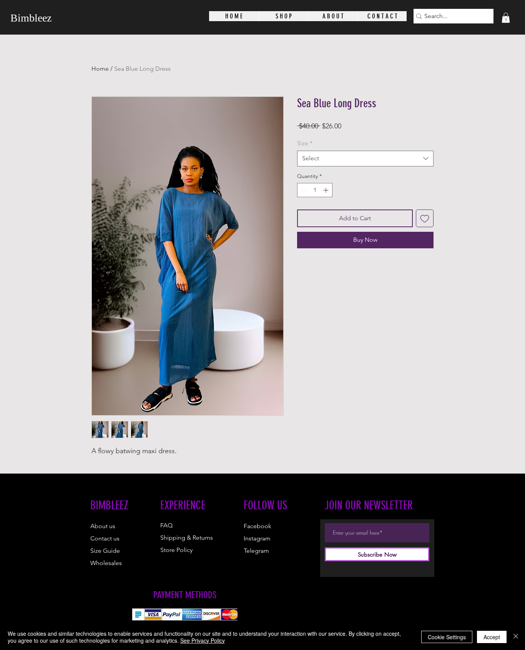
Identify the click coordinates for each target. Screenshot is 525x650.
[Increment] (326, 190)
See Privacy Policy (202, 640)
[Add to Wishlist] (425, 218)
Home (100, 68)
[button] (506, 18)
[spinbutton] (315, 190)
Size (304, 143)
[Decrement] (303, 190)
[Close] (515, 637)
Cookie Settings (447, 637)
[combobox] (365, 158)
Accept (491, 637)
